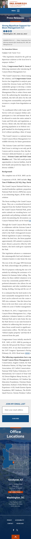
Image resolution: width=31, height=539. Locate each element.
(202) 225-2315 (15, 506)
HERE (27, 353)
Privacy (9, 520)
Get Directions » (15, 492)
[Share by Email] (11, 32)
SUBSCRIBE (15, 418)
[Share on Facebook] (4, 32)
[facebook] (13, 530)
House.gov (20, 523)
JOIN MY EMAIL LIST (15, 404)
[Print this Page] (9, 32)
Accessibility (19, 520)
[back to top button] (16, 537)
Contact (10, 523)
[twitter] (17, 530)
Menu (16, 11)
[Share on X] (6, 32)
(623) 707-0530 (15, 490)
